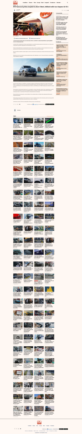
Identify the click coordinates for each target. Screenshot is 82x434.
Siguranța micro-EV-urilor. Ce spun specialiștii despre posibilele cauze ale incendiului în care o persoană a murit (38, 282)
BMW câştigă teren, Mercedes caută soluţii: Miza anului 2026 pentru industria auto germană (49, 330)
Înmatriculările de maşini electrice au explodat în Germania (38, 341)
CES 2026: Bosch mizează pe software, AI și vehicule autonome (49, 341)
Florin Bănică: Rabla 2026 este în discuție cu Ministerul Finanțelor (28, 268)
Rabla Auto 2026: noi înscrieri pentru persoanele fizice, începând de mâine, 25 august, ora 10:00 (17, 126)
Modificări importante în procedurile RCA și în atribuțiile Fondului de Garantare (17, 390)
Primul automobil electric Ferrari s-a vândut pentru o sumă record (28, 126)
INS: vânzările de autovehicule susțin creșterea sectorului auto (49, 306)
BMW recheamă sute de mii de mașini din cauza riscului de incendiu (28, 293)
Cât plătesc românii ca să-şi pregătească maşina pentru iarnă (28, 413)
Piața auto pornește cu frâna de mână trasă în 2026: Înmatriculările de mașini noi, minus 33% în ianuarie (28, 306)
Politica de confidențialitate (29, 430)
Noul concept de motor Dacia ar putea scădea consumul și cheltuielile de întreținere (38, 269)
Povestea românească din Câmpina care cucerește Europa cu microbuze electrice (17, 281)
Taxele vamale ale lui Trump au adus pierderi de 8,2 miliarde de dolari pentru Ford (39, 294)
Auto (17, 5)
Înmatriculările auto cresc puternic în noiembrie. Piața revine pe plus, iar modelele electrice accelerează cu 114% (28, 390)
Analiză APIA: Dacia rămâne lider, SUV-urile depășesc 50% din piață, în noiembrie (38, 378)
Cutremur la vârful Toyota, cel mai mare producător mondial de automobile (17, 306)
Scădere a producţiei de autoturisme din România (49, 220)
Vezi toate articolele (50, 116)
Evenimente (52, 2)
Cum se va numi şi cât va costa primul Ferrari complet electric (17, 220)
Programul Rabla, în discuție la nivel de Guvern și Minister (48, 317)
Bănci (42, 2)
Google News (36, 104)
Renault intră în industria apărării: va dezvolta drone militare (18, 329)
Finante (30, 2)
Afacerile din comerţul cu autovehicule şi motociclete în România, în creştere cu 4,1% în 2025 (49, 257)
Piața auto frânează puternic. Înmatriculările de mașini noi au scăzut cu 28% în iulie (28, 138)
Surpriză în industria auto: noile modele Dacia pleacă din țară (39, 256)
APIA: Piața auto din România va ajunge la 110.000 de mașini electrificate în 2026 (17, 294)
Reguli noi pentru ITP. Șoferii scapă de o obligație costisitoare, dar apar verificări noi (38, 174)
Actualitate (25, 2)
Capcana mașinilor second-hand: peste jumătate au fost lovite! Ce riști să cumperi (38, 221)
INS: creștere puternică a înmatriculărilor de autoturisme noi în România (38, 414)
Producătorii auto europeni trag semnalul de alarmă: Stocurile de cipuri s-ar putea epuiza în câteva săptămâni (28, 174)
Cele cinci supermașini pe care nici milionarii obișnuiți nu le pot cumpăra (17, 186)
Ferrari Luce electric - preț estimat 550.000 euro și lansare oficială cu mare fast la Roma (49, 197)
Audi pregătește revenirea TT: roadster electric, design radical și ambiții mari (17, 342)
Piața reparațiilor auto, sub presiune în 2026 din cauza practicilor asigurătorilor (28, 330)
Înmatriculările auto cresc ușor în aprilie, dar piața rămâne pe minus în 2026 (49, 186)
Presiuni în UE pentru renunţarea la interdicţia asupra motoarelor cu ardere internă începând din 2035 (49, 378)
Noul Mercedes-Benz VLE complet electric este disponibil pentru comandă (38, 197)
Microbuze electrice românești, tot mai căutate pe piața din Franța (49, 233)
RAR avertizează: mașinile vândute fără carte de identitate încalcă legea (38, 402)
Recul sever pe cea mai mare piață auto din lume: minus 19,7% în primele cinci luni (17, 162)
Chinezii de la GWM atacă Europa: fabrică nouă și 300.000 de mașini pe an (39, 389)
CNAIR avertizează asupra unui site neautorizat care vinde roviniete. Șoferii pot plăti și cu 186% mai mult (49, 126)
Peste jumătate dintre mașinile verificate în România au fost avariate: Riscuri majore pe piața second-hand (17, 233)
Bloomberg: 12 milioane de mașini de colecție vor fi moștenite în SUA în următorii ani (17, 174)
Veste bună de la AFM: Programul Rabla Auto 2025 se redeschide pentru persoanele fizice (39, 366)
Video (35, 2)
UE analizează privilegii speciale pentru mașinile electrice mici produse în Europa (28, 378)
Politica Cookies (36, 430)
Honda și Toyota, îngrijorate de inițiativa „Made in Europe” (28, 280)
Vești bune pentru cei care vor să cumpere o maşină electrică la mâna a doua (39, 330)
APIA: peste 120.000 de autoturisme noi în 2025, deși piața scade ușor (49, 413)
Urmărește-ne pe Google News (35, 38)
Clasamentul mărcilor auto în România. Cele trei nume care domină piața (49, 390)
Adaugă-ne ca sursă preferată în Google (21, 38)
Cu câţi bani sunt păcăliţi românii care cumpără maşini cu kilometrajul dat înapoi (49, 138)
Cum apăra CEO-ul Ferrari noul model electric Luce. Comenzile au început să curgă (49, 162)
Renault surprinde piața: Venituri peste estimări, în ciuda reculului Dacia (38, 209)
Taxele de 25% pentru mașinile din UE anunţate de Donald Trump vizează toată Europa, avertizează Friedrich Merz (17, 197)
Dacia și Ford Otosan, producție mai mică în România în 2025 (28, 341)
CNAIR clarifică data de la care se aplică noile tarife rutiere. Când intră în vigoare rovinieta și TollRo (39, 126)
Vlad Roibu (18, 9)
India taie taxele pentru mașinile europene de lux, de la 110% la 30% (38, 305)
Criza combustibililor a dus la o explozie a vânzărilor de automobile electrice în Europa (28, 221)
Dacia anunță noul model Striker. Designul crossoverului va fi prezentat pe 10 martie (18, 257)
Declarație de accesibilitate (53, 430)
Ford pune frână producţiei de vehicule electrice (17, 365)
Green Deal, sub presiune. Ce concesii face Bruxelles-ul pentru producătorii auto (28, 366)
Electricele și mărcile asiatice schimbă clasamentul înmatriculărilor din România (38, 162)
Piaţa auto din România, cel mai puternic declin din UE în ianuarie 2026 (17, 268)
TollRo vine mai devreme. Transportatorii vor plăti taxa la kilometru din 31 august (39, 138)
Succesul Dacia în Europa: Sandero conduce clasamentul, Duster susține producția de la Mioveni (28, 318)
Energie (38, 2)
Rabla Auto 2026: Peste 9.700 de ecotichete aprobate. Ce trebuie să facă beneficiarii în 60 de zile (18, 138)
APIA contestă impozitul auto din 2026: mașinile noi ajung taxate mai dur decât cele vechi (38, 318)
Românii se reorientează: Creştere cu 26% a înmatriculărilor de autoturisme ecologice (38, 186)
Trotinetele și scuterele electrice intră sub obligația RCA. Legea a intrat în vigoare (17, 402)
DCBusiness (14, 5)
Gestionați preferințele (42, 430)
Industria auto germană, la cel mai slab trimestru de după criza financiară (49, 365)
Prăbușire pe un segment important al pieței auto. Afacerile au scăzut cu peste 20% (17, 150)
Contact (47, 430)
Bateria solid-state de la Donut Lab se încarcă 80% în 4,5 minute (28, 256)
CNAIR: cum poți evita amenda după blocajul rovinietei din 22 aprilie (49, 209)
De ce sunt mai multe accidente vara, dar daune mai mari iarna (17, 209)
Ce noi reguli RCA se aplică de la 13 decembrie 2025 (17, 377)
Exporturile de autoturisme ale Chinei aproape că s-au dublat (49, 149)
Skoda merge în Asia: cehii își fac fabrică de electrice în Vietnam (28, 401)
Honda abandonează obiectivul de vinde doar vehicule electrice (28, 185)
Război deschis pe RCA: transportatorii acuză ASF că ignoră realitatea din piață (17, 318)
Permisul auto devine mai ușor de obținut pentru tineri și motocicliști (38, 354)
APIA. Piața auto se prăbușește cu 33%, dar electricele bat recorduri (49, 281)
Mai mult (59, 2)
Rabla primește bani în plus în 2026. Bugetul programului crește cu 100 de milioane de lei (49, 174)
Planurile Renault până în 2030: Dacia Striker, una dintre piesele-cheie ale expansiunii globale (39, 245)
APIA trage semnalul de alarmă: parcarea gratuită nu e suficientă (38, 232)
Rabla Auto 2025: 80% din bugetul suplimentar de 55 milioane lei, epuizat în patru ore (17, 414)
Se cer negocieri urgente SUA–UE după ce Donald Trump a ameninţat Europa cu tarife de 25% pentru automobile (28, 197)
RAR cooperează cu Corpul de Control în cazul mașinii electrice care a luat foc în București (49, 269)
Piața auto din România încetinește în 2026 (28, 232)
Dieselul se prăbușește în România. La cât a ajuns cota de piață (28, 161)
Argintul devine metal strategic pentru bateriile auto (28, 353)
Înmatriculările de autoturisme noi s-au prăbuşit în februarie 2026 (49, 245)
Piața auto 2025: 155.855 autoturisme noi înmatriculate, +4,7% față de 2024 (17, 354)
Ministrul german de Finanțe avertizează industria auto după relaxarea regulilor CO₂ (49, 354)
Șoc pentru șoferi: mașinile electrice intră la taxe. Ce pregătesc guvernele (17, 245)
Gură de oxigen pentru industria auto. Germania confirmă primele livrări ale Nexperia (49, 402)
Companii (46, 2)
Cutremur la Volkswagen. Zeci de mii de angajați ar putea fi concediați (28, 150)
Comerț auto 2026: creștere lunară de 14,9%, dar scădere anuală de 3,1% (27, 209)
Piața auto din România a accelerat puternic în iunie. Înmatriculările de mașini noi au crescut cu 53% (39, 150)
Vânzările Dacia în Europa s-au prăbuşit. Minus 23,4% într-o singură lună (28, 245)
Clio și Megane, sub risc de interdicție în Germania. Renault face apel (49, 294)
